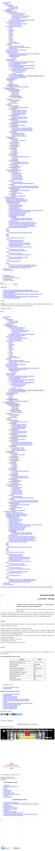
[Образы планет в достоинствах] (22, 26)
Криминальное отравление (18, 195)
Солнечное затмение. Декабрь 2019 (18, 250)
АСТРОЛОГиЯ (7, 2)
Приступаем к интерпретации (14, 22)
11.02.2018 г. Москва (17, 173)
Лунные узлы (12, 41)
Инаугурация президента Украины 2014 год (20, 267)
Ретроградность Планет (12, 51)
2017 (8, 255)
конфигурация (7, 790)
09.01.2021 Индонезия (17, 179)
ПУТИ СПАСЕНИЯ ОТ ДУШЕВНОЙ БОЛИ (23, 68)
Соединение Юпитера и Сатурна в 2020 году (20, 246)
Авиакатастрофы (13, 171)
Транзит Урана (13, 148)
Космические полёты (14, 188)
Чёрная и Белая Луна (14, 43)
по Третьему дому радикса (18, 140)
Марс (10, 32)
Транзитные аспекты (14, 56)
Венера (11, 31)
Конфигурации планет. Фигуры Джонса (16, 49)
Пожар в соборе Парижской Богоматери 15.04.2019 (16, 700)
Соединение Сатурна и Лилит (19, 121)
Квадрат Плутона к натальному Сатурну (22, 130)
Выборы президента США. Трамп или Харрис (20, 232)
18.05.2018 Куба (16, 174)
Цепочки (9, 44)
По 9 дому (14, 147)
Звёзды (14, 73)
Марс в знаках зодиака (15, 90)
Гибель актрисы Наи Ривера (10, 705)
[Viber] (15, 714)
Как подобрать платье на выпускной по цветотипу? (22, 222)
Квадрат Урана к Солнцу (18, 133)
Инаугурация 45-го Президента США (18, 257)
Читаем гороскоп (10, 79)
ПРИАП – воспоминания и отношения (18, 86)
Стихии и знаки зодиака (15, 25)
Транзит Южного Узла (14, 167)
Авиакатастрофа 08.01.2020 (10, 707)
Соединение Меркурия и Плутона (20, 163)
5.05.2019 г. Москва (17, 175)
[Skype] (19, 714)
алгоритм (6, 795)
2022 (8, 235)
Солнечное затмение (14, 100)
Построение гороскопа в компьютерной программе (21, 19)
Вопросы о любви (13, 6)
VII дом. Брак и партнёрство (16, 74)
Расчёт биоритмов (8, 806)
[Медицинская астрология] (25, 385)
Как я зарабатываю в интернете (17, 215)
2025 (8, 230)
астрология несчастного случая (11, 687)
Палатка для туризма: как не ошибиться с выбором (21, 224)
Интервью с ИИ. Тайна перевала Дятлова (17, 201)
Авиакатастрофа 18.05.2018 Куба (11, 694)
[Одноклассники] (3, 714)
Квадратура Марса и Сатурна (19, 111)
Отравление (12, 194)
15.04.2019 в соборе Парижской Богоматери (23, 183)
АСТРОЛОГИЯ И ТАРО (15, 206)
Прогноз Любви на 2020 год (16, 241)
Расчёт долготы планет (17, 14)
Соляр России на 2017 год (15, 258)
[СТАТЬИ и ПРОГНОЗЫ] (16, 197)
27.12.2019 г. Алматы (17, 176)
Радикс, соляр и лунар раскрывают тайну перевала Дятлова (24, 187)
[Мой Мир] (5, 714)
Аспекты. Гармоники (12, 52)
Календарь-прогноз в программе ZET (18, 227)
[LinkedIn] (11, 714)
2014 (8, 263)
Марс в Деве (15, 95)
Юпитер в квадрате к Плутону (19, 117)
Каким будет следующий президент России (20, 254)
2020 (8, 239)
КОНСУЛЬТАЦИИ (8, 270)
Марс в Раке (15, 92)
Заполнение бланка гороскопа (19, 17)
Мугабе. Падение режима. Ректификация (22, 219)
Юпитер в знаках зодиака (15, 96)
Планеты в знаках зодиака (13, 89)
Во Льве (14, 101)
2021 (8, 236)
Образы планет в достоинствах (14, 26)
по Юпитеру (15, 152)
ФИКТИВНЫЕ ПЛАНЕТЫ (12, 85)
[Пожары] (13, 495)
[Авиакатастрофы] (18, 486)
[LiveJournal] (13, 714)
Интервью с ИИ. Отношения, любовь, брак (17, 199)
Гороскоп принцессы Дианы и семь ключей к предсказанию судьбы (25, 210)
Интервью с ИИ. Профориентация (15, 198)
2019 (8, 248)
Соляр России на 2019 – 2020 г (16, 249)
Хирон (11, 40)
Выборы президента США (15, 245)
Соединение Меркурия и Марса (20, 107)
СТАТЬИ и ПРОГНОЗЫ (10, 197)
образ (5, 789)
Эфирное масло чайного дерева (17, 214)
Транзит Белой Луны (14, 142)
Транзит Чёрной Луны (14, 145)
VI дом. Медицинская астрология (17, 69)
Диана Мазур (10, 5)
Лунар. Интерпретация (12, 78)
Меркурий (11, 30)
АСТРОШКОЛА (8, 10)
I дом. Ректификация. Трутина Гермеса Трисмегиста (22, 61)
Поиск (2, 282)
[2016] (9, 574)
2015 (8, 262)
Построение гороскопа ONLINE (17, 21)
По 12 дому (15, 144)
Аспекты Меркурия (14, 106)
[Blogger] (9, 714)
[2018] (9, 252)
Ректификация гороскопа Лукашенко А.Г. (22, 218)
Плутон (11, 39)
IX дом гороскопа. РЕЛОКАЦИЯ (17, 77)
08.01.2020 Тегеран (17, 178)
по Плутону (15, 169)
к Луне (14, 57)
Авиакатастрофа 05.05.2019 (10, 696)
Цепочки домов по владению (16, 46)
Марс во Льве (15, 93)
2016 (8, 259)
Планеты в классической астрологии (18, 23)
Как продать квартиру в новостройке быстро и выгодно (23, 223)
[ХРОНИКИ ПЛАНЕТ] (15, 88)
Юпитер (11, 34)
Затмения (9, 99)
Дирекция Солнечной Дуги (16, 209)
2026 (8, 228)
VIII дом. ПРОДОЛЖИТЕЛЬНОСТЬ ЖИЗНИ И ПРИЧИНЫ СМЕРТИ (26, 76)
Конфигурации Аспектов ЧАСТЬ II (18, 55)
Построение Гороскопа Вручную (17, 13)
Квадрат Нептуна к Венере (18, 125)
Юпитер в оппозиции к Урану (19, 118)
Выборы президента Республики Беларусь (19, 244)
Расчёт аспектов (16, 18)
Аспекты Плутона (14, 126)
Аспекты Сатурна (13, 119)
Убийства (12, 184)
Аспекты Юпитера (14, 115)
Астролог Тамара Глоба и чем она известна (20, 211)
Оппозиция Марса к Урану (18, 114)
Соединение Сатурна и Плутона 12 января (19, 243)
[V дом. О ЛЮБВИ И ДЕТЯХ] (23, 381)
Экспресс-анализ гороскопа (10, 809)
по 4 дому (14, 151)
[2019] (9, 248)
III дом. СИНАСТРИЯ (14, 64)
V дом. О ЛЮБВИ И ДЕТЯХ (16, 66)
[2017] (9, 570)
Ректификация (13, 216)
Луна (10, 28)
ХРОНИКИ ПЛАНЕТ (9, 88)
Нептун (11, 38)
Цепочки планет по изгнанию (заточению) (19, 47)
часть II (11, 82)
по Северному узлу (17, 166)
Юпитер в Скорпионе (17, 97)
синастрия (6, 785)
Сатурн (11, 35)
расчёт (5, 787)
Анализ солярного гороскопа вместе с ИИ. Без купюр (22, 226)
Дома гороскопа (10, 60)
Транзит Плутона (13, 164)
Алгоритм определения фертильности (13, 812)
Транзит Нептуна (13, 155)
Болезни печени (19, 72)
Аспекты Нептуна (13, 123)
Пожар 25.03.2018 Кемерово (10, 698)
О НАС (5, 3)
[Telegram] (21, 714)
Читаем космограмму (12, 59)
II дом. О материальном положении (18, 63)
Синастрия (6, 810)
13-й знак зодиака (13, 8)
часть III (11, 84)
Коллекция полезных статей (13, 202)
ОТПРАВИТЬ (16, 848)
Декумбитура (7, 805)
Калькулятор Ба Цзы (14, 203)
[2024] (9, 231)
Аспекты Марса (13, 108)
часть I (11, 81)
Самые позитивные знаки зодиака (17, 213)
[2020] (9, 239)
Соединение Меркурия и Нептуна (20, 156)
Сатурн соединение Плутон (10, 786)
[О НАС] (7, 318)
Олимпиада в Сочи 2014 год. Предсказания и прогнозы (23, 265)
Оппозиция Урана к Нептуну (19, 135)
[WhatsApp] (17, 714)
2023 (8, 233)
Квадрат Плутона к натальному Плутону (22, 128)
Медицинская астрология (18, 70)
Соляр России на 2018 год (15, 253)
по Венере (14, 150)
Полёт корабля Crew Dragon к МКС (21, 190)
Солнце (11, 27)
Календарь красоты (14, 207)
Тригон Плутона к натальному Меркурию (22, 129)
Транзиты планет (10, 137)
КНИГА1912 (7, 268)
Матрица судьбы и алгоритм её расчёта (13, 815)
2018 (8, 252)
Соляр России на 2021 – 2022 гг (17, 237)
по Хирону (15, 141)
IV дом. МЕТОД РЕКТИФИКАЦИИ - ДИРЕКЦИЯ (22, 65)
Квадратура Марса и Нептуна (19, 110)
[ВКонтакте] (1, 714)
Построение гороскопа (12, 12)
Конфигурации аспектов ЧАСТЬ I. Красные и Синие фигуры (24, 53)
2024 (8, 231)
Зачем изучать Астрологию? (16, 205)
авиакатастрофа (7, 688)
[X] (7, 714)
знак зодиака (7, 791)
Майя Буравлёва (10, 9)
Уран (10, 36)
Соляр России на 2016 (14, 261)
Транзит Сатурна (13, 138)
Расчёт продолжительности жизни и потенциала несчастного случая (20, 814)
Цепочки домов (13, 48)
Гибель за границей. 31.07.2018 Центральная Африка (25, 186)
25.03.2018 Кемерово (17, 182)
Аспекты (9, 104)
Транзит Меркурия (14, 160)
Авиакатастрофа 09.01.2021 (10, 708)
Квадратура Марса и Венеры (19, 112)
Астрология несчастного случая (14, 170)
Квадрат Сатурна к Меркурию (19, 122)
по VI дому (15, 158)
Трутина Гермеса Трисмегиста (11, 802)
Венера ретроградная (9, 793)
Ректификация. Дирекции (10, 811)
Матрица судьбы (13, 221)
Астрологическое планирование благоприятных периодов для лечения (21, 803)
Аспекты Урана (13, 131)
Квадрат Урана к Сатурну (18, 134)
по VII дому (15, 159)
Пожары (11, 180)
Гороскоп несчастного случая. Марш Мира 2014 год (22, 266)
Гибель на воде (13, 191)
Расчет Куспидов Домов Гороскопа (20, 16)
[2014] (9, 578)
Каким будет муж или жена (10, 807)
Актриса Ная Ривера (17, 193)
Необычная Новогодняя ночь (16, 240)
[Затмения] (11, 99)
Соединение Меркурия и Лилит (20, 162)
